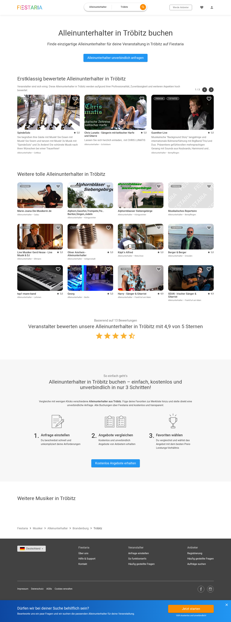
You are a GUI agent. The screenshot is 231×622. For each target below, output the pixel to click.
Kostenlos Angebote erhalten (115, 463)
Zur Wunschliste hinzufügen (75, 99)
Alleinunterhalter (57, 528)
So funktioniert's (137, 559)
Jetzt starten (191, 609)
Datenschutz (37, 589)
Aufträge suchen (196, 564)
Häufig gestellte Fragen (141, 564)
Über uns (83, 553)
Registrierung (194, 553)
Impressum (22, 589)
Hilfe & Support (86, 559)
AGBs (49, 589)
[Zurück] (204, 89)
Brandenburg (81, 528)
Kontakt (82, 564)
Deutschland (33, 549)
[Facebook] (201, 589)
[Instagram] (210, 589)
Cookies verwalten (63, 589)
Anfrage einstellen (138, 553)
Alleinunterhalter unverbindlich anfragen (115, 58)
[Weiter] (211, 89)
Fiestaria (23, 528)
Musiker (38, 528)
